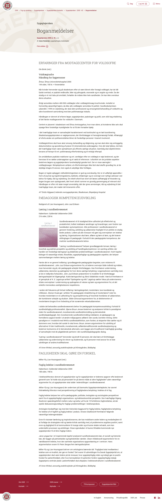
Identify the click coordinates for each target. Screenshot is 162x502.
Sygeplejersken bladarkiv (55, 10)
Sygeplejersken (39, 10)
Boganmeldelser (91, 10)
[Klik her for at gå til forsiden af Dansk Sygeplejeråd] (64, 4)
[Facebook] (155, 498)
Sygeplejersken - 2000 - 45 (74, 10)
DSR (16, 10)
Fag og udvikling (26, 10)
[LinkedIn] (159, 498)
